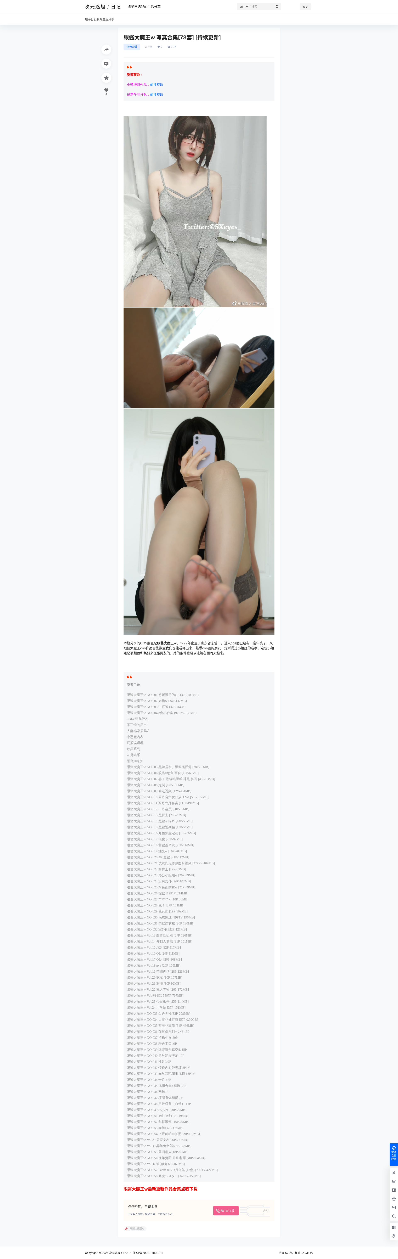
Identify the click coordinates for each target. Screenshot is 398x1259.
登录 (305, 7)
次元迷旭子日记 (118, 1252)
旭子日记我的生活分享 (144, 7)
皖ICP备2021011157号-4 (148, 1252)
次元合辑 (132, 46)
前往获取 (156, 84)
